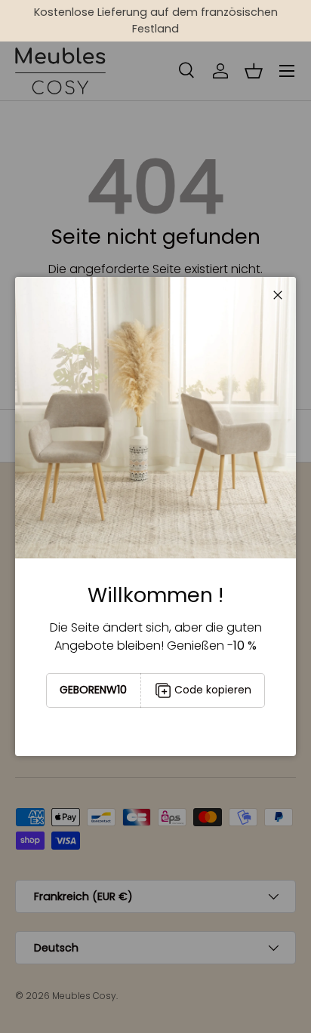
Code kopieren (212, 689)
